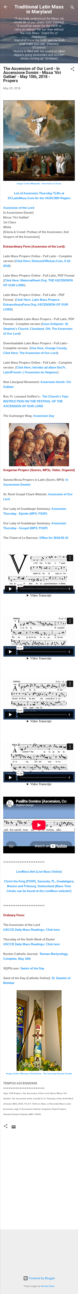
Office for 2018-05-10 (53, 537)
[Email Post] (13, 1128)
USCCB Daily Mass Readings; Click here (31, 929)
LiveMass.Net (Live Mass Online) (39, 871)
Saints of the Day (32, 968)
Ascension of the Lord (18, 207)
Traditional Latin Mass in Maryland (39, 9)
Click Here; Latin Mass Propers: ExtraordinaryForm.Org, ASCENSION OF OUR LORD (35, 304)
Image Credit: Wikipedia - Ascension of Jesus (39, 183)
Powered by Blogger (41, 1278)
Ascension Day (43, 415)
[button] (72, 70)
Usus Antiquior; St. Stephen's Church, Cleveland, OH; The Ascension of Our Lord (37, 328)
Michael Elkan (48, 1286)
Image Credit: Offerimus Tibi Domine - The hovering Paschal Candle (39, 1073)
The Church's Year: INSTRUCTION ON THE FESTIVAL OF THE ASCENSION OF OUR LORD (36, 401)
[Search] (72, 8)
